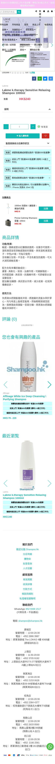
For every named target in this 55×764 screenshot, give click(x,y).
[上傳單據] (48, 11)
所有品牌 (4, 24)
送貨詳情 (27, 584)
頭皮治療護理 (30, 34)
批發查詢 (27, 563)
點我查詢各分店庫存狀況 (17, 143)
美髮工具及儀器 (28, 39)
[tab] (27, 152)
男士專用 (38, 44)
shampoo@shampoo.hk (30, 621)
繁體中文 (40, 15)
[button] (5, 384)
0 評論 (32, 73)
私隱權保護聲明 (27, 598)
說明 (6, 109)
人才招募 (27, 568)
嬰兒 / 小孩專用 (9, 49)
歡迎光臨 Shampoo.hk (27, 549)
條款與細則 (27, 594)
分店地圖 (27, 554)
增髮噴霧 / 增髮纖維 (11, 34)
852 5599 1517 (33, 609)
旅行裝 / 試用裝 (9, 44)
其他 (22, 49)
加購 (46, 208)
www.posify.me (27, 760)
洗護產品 (16, 29)
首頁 (26, 24)
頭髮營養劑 (25, 44)
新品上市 (36, 24)
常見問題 (27, 579)
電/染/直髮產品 (9, 39)
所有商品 (16, 24)
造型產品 (30, 29)
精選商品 (48, 24)
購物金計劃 (35, 49)
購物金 (27, 559)
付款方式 (27, 589)
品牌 (4, 29)
